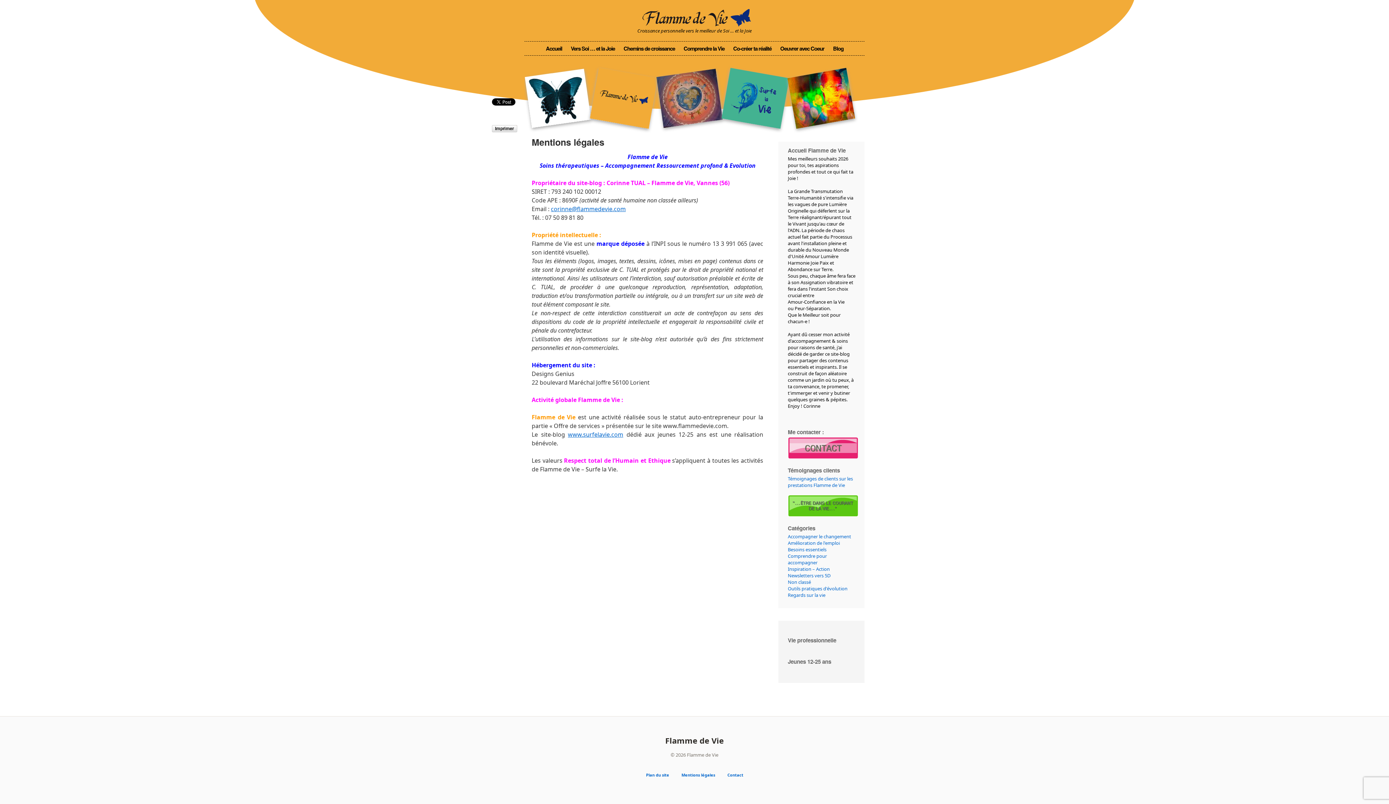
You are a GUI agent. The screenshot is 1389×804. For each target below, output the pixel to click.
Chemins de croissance (649, 48)
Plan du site (657, 775)
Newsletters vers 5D (809, 575)
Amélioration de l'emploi (814, 543)
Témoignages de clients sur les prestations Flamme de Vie (820, 481)
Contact (735, 775)
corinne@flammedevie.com (588, 209)
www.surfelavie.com (595, 435)
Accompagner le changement (819, 536)
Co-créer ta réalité (752, 48)
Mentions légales (698, 775)
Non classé (799, 582)
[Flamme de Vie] (694, 16)
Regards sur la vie (806, 595)
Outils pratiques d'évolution (818, 588)
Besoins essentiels (807, 549)
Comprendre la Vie (704, 48)
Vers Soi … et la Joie (593, 48)
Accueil (554, 48)
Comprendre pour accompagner (807, 559)
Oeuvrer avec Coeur (802, 48)
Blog (838, 48)
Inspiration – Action (809, 569)
